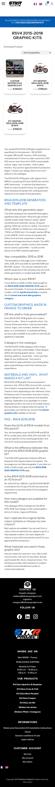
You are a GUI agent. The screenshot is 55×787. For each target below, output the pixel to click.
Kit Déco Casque (27, 698)
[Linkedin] (27, 616)
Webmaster (27, 782)
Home (7, 20)
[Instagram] (35, 616)
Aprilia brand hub (28, 292)
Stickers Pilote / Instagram (27, 711)
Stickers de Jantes (28, 707)
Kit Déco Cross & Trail (27, 689)
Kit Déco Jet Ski (27, 702)
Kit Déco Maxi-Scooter (27, 693)
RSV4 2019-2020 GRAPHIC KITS (23, 286)
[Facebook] (19, 616)
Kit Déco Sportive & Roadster (27, 684)
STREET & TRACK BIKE (21, 20)
